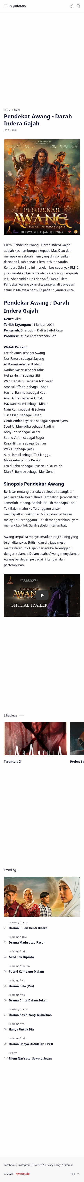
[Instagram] (24, 1165)
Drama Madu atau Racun (27, 942)
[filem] (14, 1053)
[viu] (23, 980)
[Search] (78, 6)
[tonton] (25, 966)
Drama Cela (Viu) (21, 986)
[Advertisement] (42, 58)
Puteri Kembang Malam (26, 971)
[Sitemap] (68, 1165)
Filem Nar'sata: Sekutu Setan (30, 1058)
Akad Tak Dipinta (21, 957)
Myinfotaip (18, 6)
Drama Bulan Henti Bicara (28, 928)
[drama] (24, 922)
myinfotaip (55, 1174)
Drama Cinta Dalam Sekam (28, 1000)
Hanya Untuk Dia (21, 1029)
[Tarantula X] (35, 739)
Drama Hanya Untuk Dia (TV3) (31, 1044)
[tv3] (23, 951)
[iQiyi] (24, 937)
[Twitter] (38, 1165)
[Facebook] (9, 1165)
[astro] (15, 922)
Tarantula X (12, 761)
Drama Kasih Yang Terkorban (30, 1015)
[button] (71, 6)
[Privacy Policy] (53, 1165)
